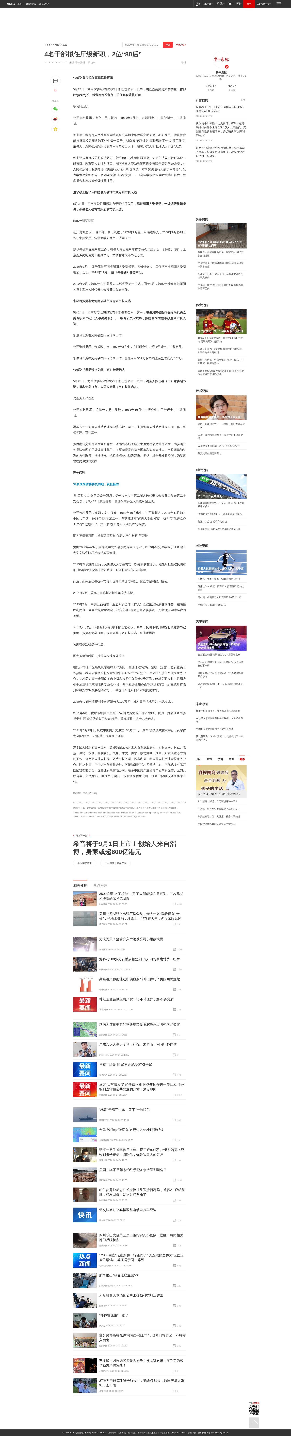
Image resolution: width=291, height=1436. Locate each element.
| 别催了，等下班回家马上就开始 (218, 710)
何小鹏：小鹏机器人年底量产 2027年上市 (219, 597)
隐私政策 (152, 1432)
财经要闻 (202, 470)
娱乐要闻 (202, 391)
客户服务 (142, 1432)
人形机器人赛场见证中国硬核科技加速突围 (131, 1295)
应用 (20, 4)
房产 (199, 759)
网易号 (58, 45)
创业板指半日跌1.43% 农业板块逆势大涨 (219, 529)
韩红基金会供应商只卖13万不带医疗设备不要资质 (136, 999)
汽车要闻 (202, 621)
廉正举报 (192, 1432)
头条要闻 (202, 219)
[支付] (230, 3)
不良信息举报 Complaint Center (171, 1432)
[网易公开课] (208, 3)
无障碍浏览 (31, 4)
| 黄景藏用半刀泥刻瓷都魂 (214, 729)
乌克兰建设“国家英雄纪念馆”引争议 (125, 1064)
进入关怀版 (44, 4)
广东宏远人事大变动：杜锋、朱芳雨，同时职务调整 (138, 1044)
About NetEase (99, 1432)
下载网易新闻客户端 (115, 863)
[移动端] (197, 3)
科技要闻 (202, 545)
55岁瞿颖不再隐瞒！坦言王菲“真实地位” (219, 445)
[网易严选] (220, 3)
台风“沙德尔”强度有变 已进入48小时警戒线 (131, 1130)
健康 (242, 759)
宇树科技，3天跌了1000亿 (212, 605)
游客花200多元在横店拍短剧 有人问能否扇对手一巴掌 (139, 959)
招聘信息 (132, 1432)
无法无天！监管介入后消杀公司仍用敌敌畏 (131, 939)
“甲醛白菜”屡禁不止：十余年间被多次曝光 (220, 514)
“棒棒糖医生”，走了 (113, 1315)
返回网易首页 (85, 863)
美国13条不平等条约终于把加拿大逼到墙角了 (133, 1170)
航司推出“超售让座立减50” (119, 1275)
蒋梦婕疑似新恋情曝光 (209, 453)
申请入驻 (180, 45)
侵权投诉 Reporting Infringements (213, 1432)
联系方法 (122, 1432)
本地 (231, 759)
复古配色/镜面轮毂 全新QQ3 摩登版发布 (219, 654)
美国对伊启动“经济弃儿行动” (213, 521)
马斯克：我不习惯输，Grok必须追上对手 (219, 578)
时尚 (210, 759)
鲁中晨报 (80, 62)
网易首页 (11, 4)
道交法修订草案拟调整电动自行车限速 (127, 1210)
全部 (243, 100)
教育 (220, 759)
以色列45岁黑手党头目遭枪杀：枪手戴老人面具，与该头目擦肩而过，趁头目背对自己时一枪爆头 (220, 151)
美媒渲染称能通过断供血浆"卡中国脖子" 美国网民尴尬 (139, 979)
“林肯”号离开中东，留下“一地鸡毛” (125, 1110)
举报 (183, 62)
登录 (249, 4)
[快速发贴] (55, 81)
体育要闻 (202, 305)
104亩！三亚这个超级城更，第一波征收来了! (221, 826)
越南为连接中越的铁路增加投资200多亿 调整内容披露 (139, 1024)
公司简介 (112, 1432)
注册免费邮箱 (263, 4)
